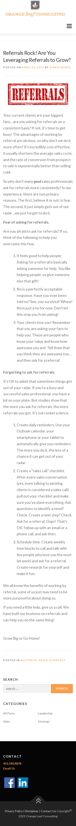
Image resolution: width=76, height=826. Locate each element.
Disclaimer (31, 811)
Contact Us (48, 811)
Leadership (45, 713)
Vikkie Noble (60, 67)
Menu (69, 26)
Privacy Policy (14, 811)
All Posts (28, 660)
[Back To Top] (38, 801)
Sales (43, 660)
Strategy (57, 660)
